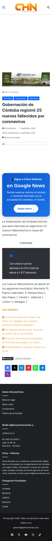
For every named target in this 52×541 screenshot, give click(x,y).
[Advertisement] (26, 44)
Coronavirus (20, 98)
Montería (34, 98)
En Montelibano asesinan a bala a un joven (23, 349)
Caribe (5, 506)
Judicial (5, 497)
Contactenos (8, 409)
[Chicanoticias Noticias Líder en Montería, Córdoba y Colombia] (26, 7)
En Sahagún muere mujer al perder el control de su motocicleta (22, 331)
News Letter (8, 404)
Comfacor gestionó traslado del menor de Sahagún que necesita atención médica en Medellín (21, 321)
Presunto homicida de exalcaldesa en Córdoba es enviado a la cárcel (22, 340)
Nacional (6, 502)
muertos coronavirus (23, 359)
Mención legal (8, 400)
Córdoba (14, 92)
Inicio (6, 92)
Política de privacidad (12, 413)
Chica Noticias (10, 128)
